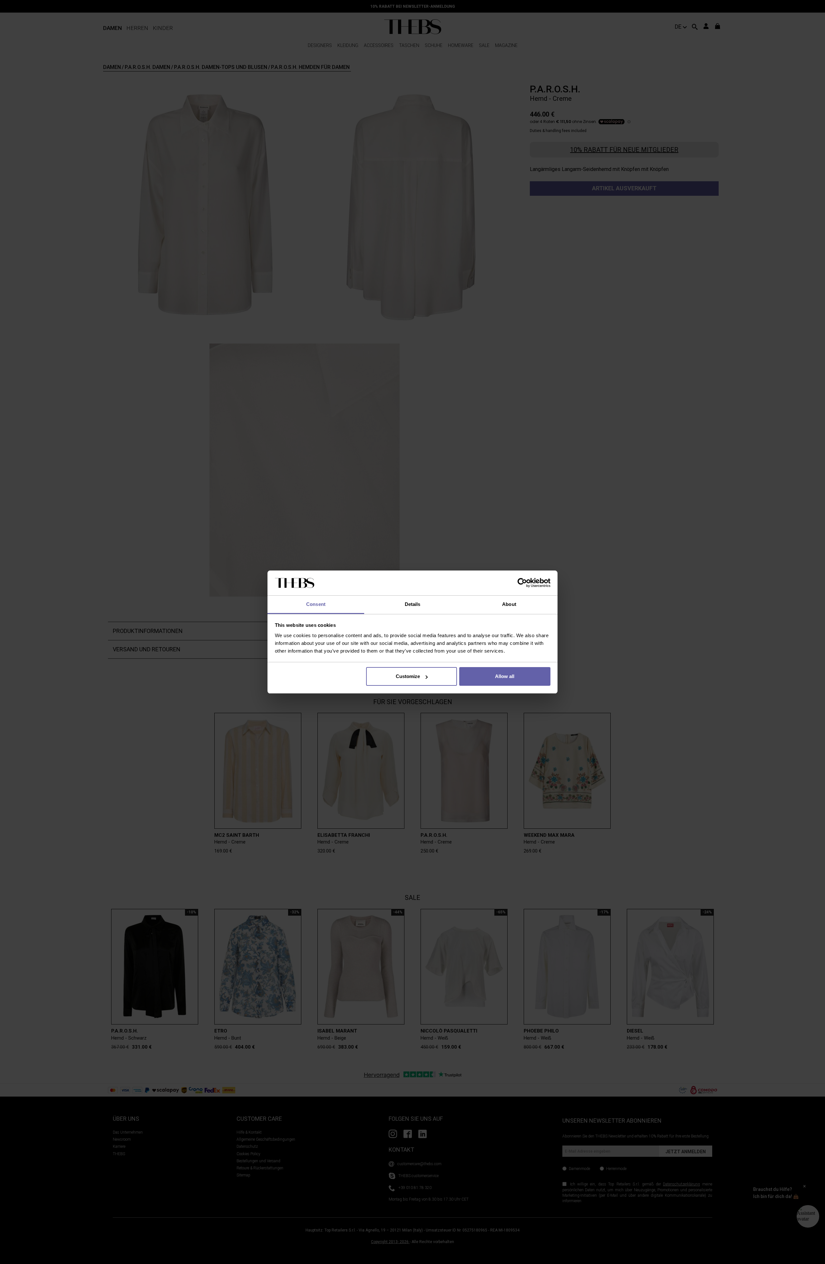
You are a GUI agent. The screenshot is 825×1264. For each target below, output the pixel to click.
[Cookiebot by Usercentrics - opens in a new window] (522, 583)
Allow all (504, 676)
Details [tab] (413, 604)
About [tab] (509, 604)
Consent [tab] (315, 604)
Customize (408, 676)
